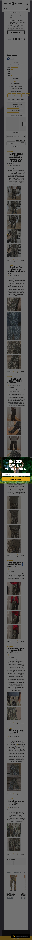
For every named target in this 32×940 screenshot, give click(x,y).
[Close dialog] (31, 457)
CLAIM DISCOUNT (16, 479)
